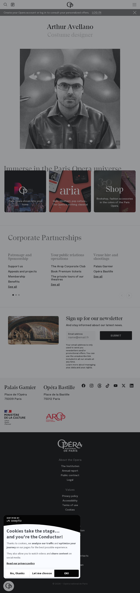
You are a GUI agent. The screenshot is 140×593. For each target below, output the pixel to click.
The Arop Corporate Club (68, 266)
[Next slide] (129, 295)
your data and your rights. (79, 367)
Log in (96, 12)
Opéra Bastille (103, 271)
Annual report (70, 470)
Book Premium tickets (66, 271)
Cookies (70, 509)
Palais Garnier (103, 266)
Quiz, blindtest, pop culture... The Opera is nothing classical (70, 202)
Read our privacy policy (21, 563)
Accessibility (70, 500)
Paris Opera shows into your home (25, 202)
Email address (75, 333)
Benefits (14, 281)
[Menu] (134, 4)
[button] (8, 586)
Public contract (70, 475)
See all (12, 287)
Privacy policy (70, 496)
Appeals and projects (22, 271)
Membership (16, 276)
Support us (15, 266)
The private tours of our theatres (67, 277)
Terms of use (70, 505)
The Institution (70, 466)
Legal (70, 480)
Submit (116, 335)
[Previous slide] (122, 295)
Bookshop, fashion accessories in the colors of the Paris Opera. (114, 202)
